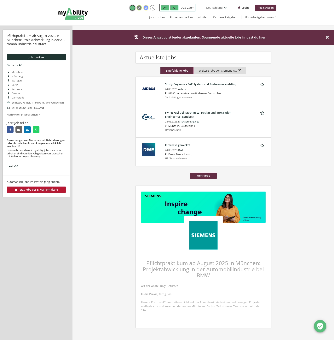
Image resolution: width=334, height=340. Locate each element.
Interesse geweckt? (177, 145)
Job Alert (203, 17)
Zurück (13, 165)
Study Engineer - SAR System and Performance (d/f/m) (200, 84)
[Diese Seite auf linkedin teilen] (27, 129)
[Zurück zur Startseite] (73, 14)
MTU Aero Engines (188, 121)
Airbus (182, 89)
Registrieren (266, 7)
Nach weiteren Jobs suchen (22, 114)
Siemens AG (14, 65)
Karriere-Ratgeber (225, 17)
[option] (132, 7)
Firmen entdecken (181, 17)
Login (245, 7)
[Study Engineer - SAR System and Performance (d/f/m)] (148, 88)
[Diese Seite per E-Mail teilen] (18, 129)
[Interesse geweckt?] (148, 149)
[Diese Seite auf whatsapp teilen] (36, 129)
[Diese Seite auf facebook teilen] (10, 129)
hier (262, 37)
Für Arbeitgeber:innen (259, 17)
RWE (180, 150)
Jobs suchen (157, 17)
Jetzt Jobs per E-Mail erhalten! (38, 189)
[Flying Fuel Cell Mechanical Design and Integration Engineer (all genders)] (148, 117)
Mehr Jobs (203, 175)
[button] (328, 37)
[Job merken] (263, 84)
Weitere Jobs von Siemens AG (218, 70)
